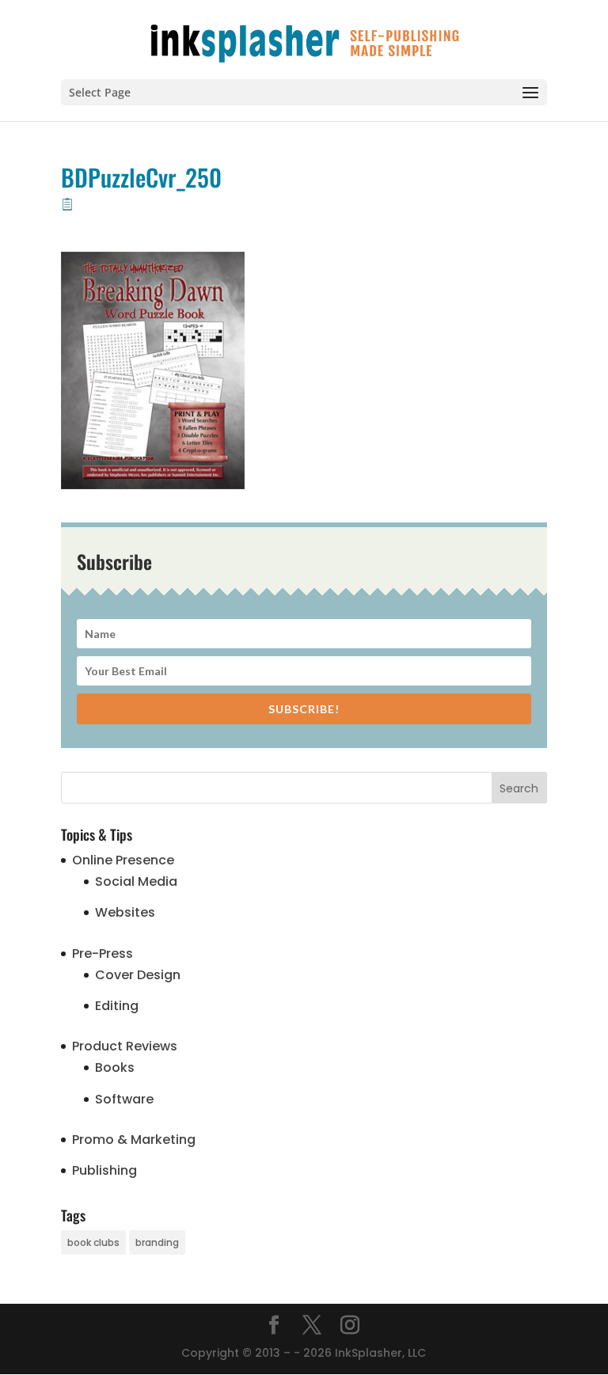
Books (115, 1067)
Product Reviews (124, 1046)
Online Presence (123, 860)
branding (157, 1242)
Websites (125, 912)
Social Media (136, 881)
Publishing (104, 1170)
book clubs (93, 1242)
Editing (117, 1006)
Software (124, 1099)
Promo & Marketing (134, 1139)
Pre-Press (102, 953)
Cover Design (137, 975)
